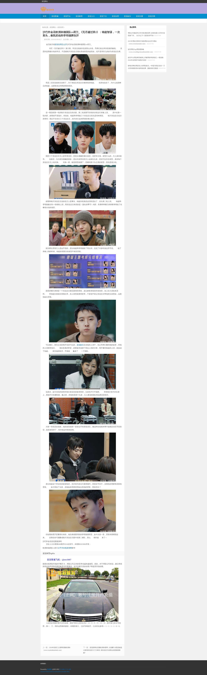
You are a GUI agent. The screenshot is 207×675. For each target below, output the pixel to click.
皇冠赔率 (79, 16)
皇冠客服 (55, 16)
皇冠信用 (115, 16)
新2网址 (67, 671)
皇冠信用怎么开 (61, 44)
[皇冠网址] (47, 10)
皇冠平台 (67, 16)
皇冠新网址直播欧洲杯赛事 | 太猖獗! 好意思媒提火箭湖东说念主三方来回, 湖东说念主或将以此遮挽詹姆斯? (102, 650)
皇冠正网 (151, 16)
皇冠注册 (139, 16)
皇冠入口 (91, 16)
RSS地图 (62, 669)
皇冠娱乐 (127, 16)
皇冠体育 (50, 671)
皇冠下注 (103, 16)
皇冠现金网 (56, 671)
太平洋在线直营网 (65, 548)
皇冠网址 (53, 27)
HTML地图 (68, 669)
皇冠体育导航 (44, 671)
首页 (44, 16)
